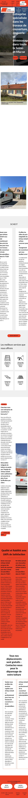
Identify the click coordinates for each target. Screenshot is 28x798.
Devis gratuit (22, 3)
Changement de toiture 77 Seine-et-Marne (24, 10)
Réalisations (23, 57)
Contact (15, 57)
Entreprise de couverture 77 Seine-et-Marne (18, 10)
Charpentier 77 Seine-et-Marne (20, 383)
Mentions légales (18, 793)
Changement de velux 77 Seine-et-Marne (7, 383)
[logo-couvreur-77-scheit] (7, 10)
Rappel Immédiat (20, 786)
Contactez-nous (5, 533)
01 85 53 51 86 (17, 3)
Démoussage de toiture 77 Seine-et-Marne (21, 364)
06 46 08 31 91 (13, 3)
